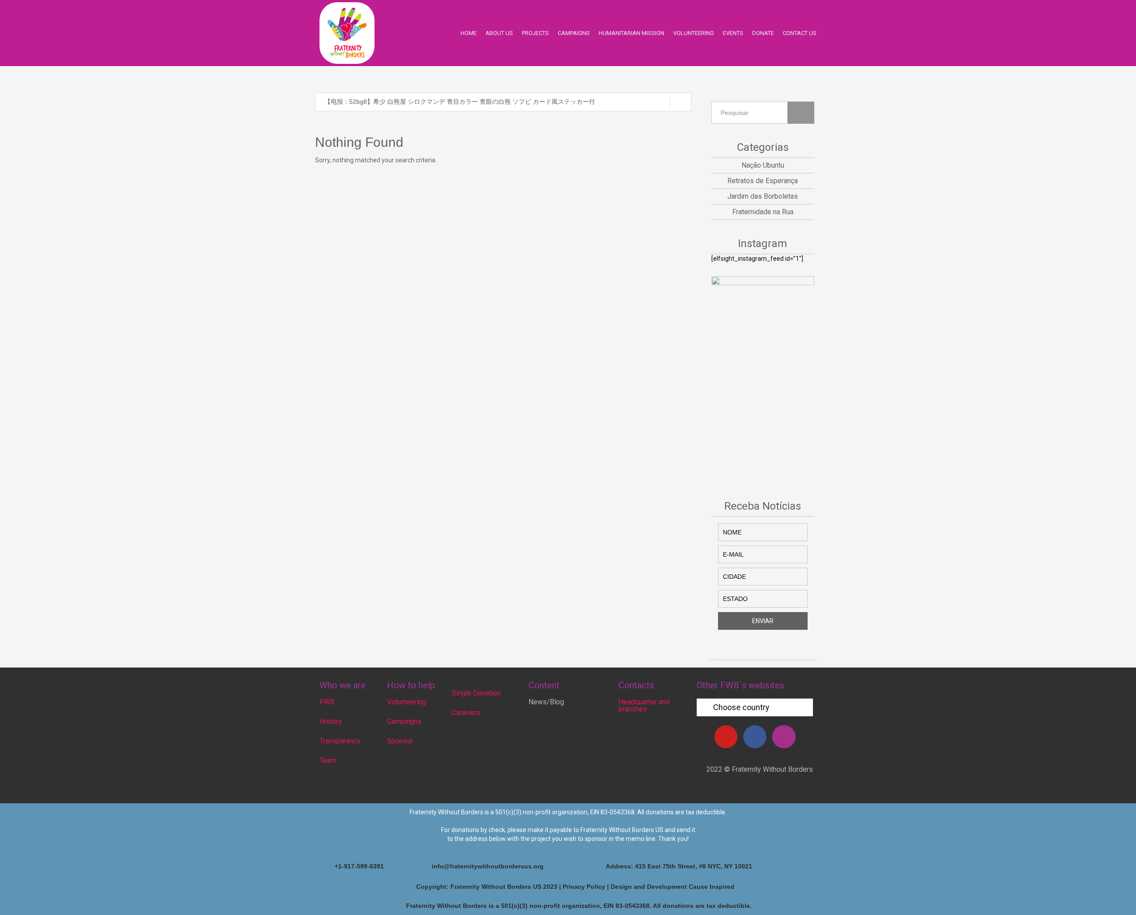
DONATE (763, 33)
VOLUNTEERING (693, 33)
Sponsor (400, 741)
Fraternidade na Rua (762, 212)
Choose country (741, 707)
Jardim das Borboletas (762, 196)
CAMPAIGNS (574, 33)
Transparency (340, 741)
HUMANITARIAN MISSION (631, 33)
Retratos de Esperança (762, 181)
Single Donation (476, 693)
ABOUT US (499, 33)
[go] (680, 102)
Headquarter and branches (644, 705)
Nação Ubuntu (763, 165)
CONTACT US (799, 33)
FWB (327, 702)
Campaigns (404, 721)
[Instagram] (783, 736)
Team (328, 760)
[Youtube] (726, 736)
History (331, 721)
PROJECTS (535, 33)
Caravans (466, 712)
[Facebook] (754, 736)
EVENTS (733, 33)
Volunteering (406, 702)
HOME (469, 33)
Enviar (762, 620)
